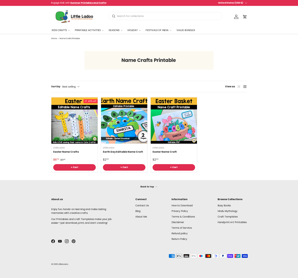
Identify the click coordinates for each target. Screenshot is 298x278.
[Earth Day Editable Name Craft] (124, 120)
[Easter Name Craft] (174, 120)
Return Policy (179, 239)
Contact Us (142, 205)
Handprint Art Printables (232, 222)
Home (54, 38)
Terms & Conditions (183, 216)
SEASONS (114, 30)
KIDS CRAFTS (59, 30)
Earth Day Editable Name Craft (123, 152)
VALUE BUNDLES (185, 30)
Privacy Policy (180, 211)
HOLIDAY (132, 30)
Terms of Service (182, 228)
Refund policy (180, 233)
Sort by (55, 86)
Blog (137, 211)
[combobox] (165, 16)
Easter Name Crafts (66, 152)
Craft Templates (228, 216)
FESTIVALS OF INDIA (157, 30)
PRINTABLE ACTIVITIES (88, 30)
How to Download (182, 205)
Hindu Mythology (227, 211)
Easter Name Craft (165, 152)
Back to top (147, 186)
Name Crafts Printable (70, 38)
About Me (141, 216)
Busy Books (224, 205)
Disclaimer (178, 222)
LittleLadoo (63, 264)
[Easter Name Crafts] (74, 120)
